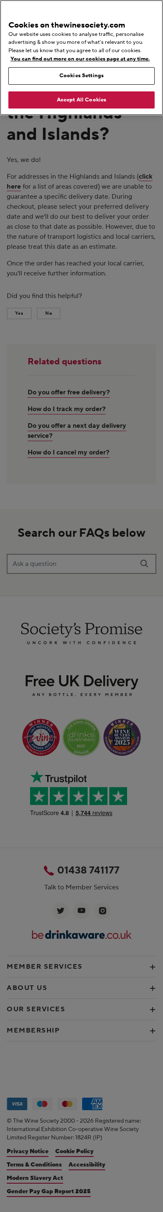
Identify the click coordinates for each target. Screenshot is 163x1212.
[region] (81, 57)
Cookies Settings (81, 75)
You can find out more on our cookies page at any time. (80, 59)
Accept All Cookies (81, 99)
